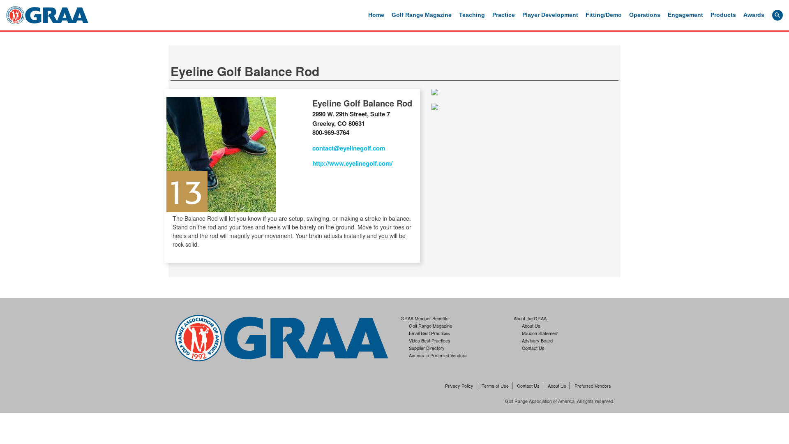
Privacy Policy (459, 385)
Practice (503, 15)
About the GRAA (530, 318)
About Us (531, 325)
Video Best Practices (429, 340)
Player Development (550, 15)
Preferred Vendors (592, 385)
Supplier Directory (427, 348)
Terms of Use (495, 385)
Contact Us (533, 348)
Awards (753, 15)
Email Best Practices (429, 333)
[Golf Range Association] (47, 15)
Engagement (685, 15)
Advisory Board (537, 340)
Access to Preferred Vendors (438, 355)
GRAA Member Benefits (425, 318)
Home (376, 15)
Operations (644, 15)
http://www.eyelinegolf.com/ (352, 163)
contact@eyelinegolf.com (348, 148)
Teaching (472, 15)
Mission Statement (540, 333)
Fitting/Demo (604, 15)
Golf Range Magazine (422, 15)
